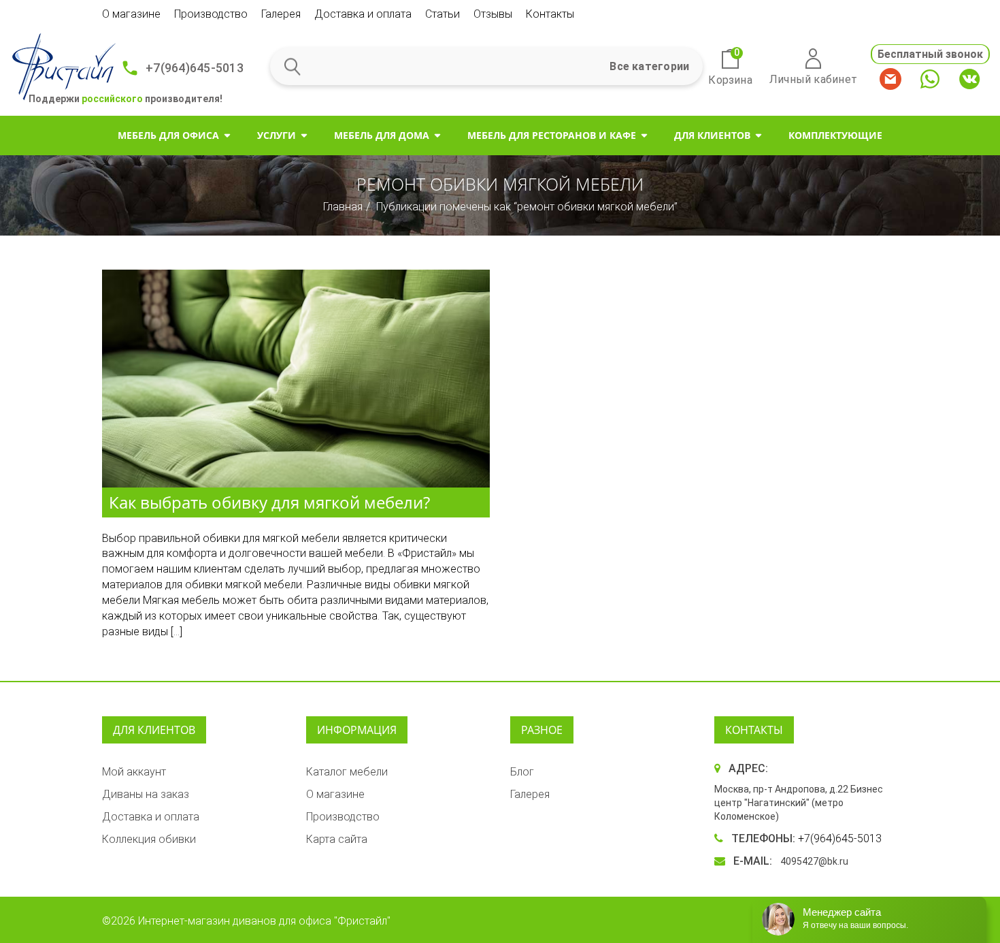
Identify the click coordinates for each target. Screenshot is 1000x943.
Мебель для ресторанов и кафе (551, 135)
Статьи (442, 13)
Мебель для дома (381, 135)
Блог (522, 771)
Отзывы (492, 13)
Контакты (550, 13)
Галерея (281, 13)
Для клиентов (712, 135)
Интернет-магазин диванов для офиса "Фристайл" (264, 920)
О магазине (131, 13)
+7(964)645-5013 (195, 68)
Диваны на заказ (145, 794)
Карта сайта (336, 839)
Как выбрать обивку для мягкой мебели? (269, 502)
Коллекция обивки (149, 839)
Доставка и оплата (363, 13)
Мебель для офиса (168, 135)
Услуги (276, 135)
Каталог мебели (347, 771)
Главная (343, 206)
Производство (211, 13)
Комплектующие (835, 135)
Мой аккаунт (134, 771)
